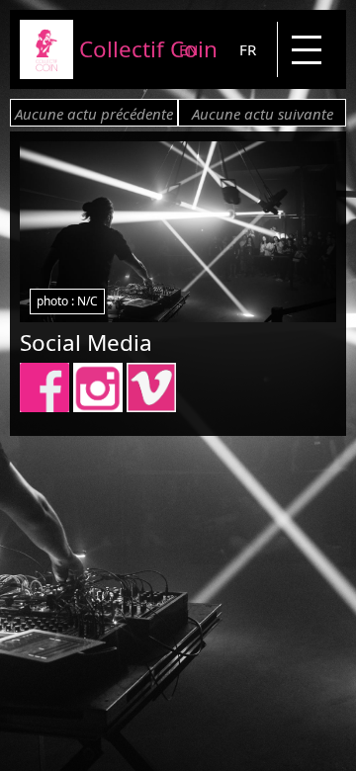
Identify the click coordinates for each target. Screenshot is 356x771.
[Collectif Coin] (46, 73)
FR (247, 49)
